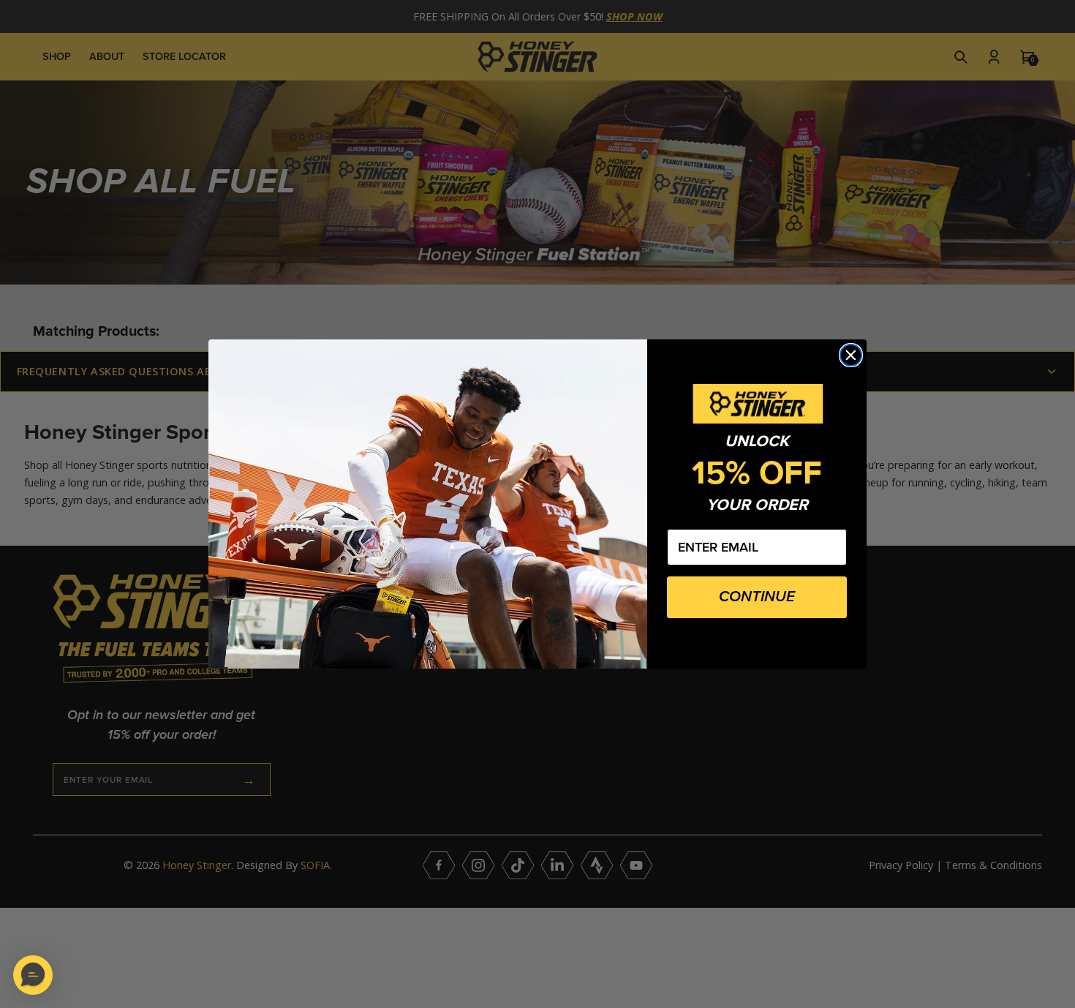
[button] (33, 975)
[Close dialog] (850, 355)
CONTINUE (757, 596)
